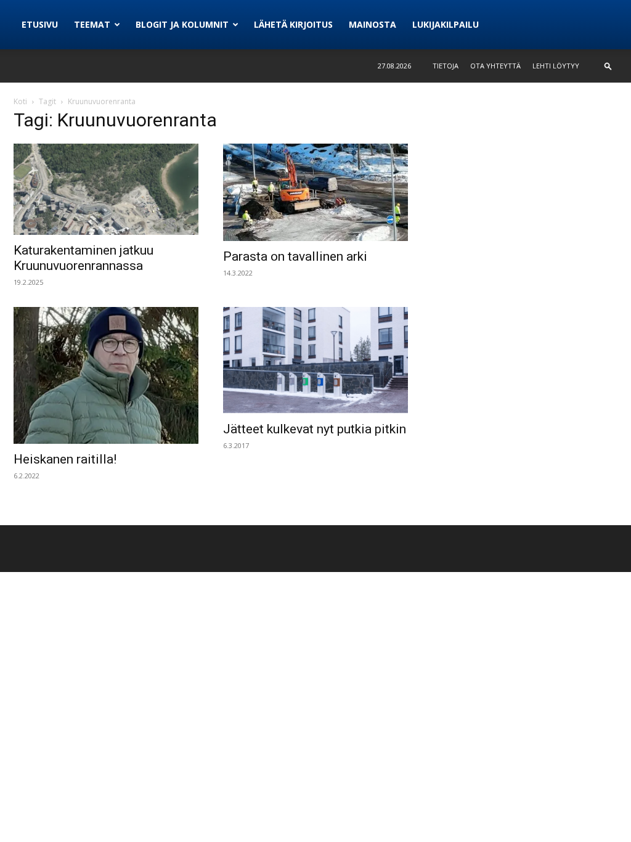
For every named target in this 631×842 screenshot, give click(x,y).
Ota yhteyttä (495, 65)
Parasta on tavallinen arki (295, 256)
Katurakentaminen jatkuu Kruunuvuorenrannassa (83, 258)
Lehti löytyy (555, 65)
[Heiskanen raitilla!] (106, 375)
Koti (20, 101)
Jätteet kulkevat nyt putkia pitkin (314, 429)
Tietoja (445, 65)
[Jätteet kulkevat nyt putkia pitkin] (315, 360)
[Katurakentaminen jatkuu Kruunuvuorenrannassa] (106, 189)
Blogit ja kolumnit (182, 24)
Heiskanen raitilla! (65, 459)
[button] (608, 65)
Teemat (92, 24)
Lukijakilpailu (445, 24)
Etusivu (40, 24)
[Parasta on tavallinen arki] (315, 192)
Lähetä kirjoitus (293, 24)
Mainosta (372, 24)
